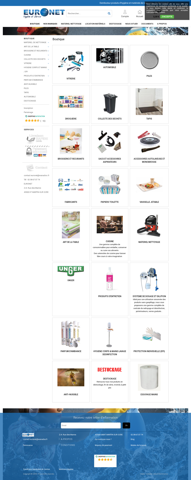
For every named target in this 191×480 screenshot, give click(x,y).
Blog (132, 439)
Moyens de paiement (103, 445)
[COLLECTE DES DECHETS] (110, 116)
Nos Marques (50, 24)
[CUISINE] (109, 238)
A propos (162, 24)
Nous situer (131, 24)
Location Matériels (95, 24)
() (42, 121)
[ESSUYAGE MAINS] (149, 392)
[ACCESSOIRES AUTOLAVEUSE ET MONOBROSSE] (149, 156)
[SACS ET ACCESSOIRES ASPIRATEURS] (110, 156)
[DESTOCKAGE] (110, 376)
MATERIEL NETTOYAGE (71, 24)
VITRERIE (27, 63)
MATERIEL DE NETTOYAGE (35, 42)
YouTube (162, 30)
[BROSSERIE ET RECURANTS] (71, 156)
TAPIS (26, 92)
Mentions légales (66, 469)
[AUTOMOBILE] (110, 64)
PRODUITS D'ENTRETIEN (34, 76)
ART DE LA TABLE (31, 46)
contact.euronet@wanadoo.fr (36, 175)
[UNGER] (71, 277)
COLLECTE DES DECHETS (35, 59)
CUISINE (27, 55)
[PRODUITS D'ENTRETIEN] (110, 293)
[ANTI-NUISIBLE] (71, 392)
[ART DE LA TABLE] (71, 239)
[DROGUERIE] (71, 116)
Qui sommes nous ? (103, 439)
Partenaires (28, 445)
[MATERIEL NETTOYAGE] (149, 239)
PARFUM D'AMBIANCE (33, 80)
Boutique (35, 24)
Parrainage (28, 112)
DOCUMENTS (147, 24)
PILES (26, 88)
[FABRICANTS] (71, 199)
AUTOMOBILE (30, 96)
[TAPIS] (149, 116)
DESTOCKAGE (30, 101)
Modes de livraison (138, 445)
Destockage (115, 24)
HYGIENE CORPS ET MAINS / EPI (35, 69)
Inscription (28, 108)
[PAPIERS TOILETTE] (110, 199)
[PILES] (149, 73)
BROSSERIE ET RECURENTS (35, 51)
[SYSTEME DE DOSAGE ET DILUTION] (149, 293)
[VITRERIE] (71, 76)
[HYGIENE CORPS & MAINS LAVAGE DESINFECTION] (110, 348)
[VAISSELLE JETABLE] (149, 199)
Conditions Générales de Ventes (36, 469)
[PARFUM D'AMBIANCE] (71, 348)
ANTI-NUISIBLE (30, 84)
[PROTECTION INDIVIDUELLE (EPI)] (149, 348)
